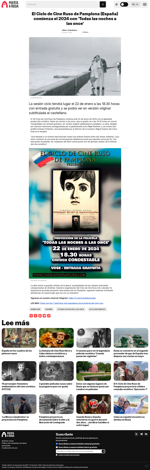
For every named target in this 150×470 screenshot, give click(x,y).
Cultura (85, 32)
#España (48, 309)
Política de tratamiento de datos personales (14, 444)
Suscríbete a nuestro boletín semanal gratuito (79, 444)
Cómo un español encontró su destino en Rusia (129, 418)
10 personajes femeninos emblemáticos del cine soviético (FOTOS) (18, 386)
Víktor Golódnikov (69, 30)
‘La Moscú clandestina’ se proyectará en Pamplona (15, 418)
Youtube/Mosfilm (36, 98)
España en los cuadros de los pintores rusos (17, 352)
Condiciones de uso (9, 448)
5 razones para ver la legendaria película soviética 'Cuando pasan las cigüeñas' (93, 353)
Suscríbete (64, 434)
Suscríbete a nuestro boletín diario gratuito (78, 447)
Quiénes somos (8, 441)
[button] (98, 3)
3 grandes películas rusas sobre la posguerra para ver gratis (55, 385)
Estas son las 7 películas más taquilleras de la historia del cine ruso (71, 303)
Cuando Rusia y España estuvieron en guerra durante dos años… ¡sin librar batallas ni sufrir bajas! (92, 421)
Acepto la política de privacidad (68, 455)
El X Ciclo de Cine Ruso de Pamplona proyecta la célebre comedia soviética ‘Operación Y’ (131, 386)
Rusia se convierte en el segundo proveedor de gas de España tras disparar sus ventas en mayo (131, 353)
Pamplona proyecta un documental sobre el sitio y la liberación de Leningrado (54, 420)
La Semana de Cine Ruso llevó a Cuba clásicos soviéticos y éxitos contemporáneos (55, 353)
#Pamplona (35, 309)
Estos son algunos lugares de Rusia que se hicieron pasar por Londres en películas (92, 386)
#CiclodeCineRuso (97, 309)
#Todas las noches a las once (71, 309)
